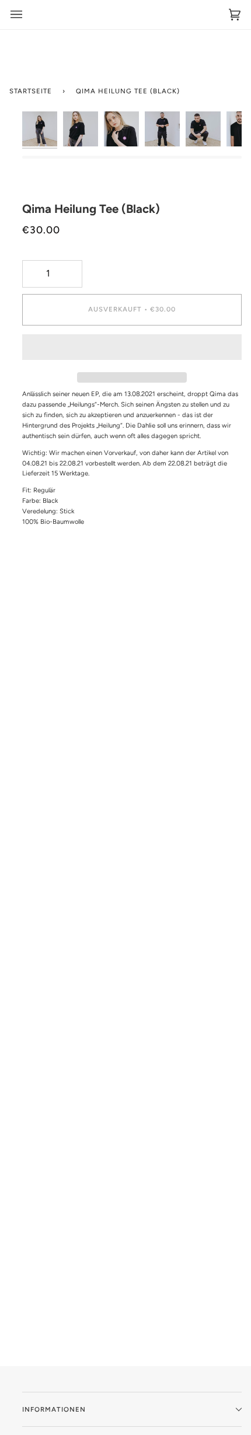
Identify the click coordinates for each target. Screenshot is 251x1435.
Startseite (30, 91)
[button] (132, 350)
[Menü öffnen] (16, 14)
